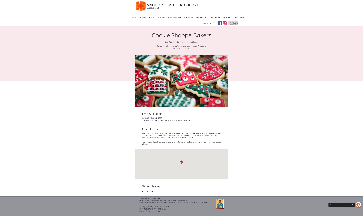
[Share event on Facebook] (142, 191)
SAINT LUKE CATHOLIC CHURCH (172, 5)
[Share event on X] (147, 191)
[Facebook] (220, 23)
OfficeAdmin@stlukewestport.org (154, 208)
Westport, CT (153, 8)
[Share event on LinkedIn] (152, 191)
